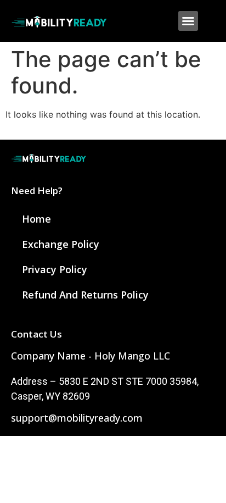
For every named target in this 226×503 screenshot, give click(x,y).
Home (36, 218)
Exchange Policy (60, 244)
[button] (188, 21)
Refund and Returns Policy (85, 294)
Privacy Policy (54, 269)
